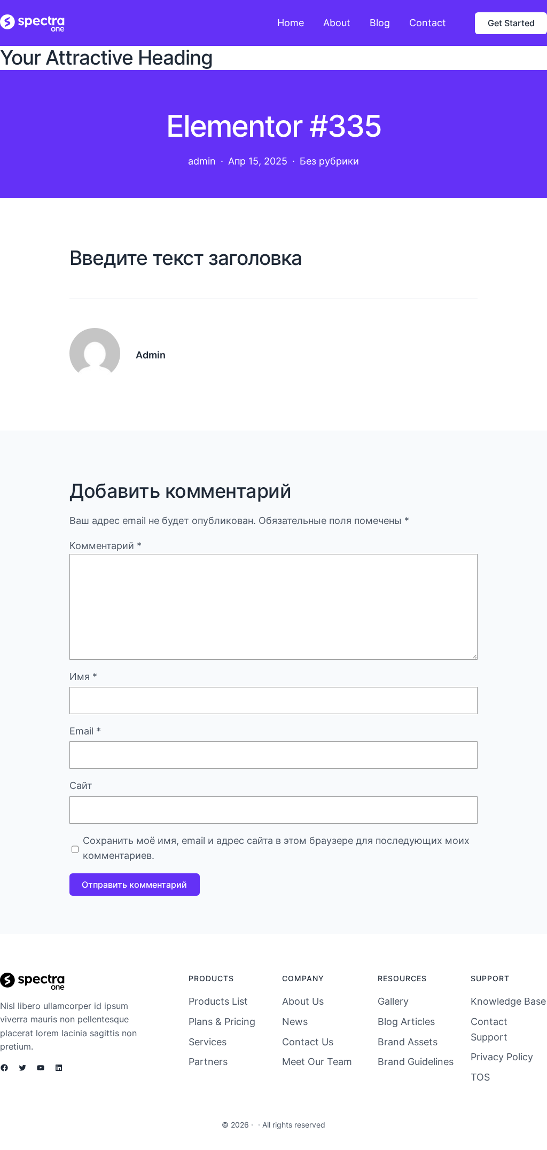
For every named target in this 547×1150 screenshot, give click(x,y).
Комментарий (105, 545)
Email (85, 731)
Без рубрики (329, 161)
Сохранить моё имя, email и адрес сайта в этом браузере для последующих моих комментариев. (276, 848)
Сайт (80, 785)
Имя (83, 676)
